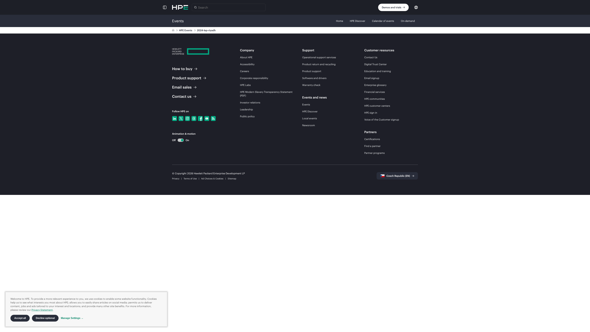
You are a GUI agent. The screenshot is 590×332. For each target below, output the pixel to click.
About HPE (246, 57)
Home (339, 20)
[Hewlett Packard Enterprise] (180, 7)
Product (186, 78)
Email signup (371, 78)
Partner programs (374, 152)
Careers (244, 71)
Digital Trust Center (375, 64)
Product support (311, 71)
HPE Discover (357, 20)
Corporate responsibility (254, 78)
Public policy (247, 116)
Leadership (246, 109)
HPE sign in (370, 112)
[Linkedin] (174, 118)
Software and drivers (314, 78)
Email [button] (182, 87)
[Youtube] (206, 118)
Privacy (175, 178)
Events (306, 104)
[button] (164, 7)
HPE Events (186, 30)
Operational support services (319, 57)
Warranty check (311, 85)
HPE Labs (245, 85)
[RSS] (213, 118)
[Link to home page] (173, 30)
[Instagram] (187, 118)
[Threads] (193, 118)
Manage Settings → (72, 318)
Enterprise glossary (375, 85)
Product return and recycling (319, 64)
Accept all (20, 318)
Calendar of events (383, 20)
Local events (309, 118)
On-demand (408, 20)
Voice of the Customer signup (381, 119)
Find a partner (372, 146)
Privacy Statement (42, 309)
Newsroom (308, 125)
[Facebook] (200, 118)
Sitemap (232, 178)
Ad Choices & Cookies (212, 178)
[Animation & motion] (181, 140)
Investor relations (250, 102)
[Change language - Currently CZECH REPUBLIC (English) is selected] (416, 7)
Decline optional (45, 318)
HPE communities (374, 98)
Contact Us (370, 57)
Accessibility (247, 64)
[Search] (195, 7)
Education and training (377, 71)
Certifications (372, 139)
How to (182, 69)
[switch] (179, 140)
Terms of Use (190, 178)
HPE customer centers (377, 105)
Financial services (374, 91)
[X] (181, 118)
